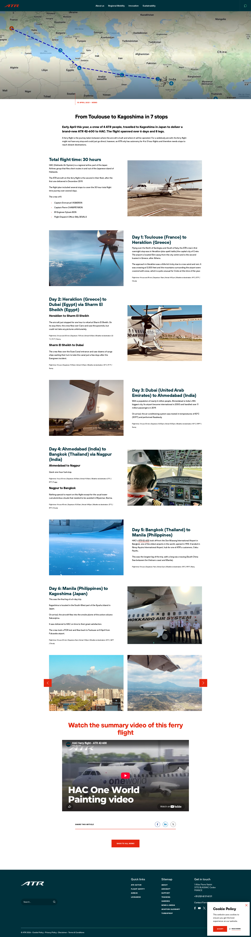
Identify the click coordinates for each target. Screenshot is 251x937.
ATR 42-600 (143, 540)
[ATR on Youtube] (199, 908)
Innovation (134, 5)
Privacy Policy (51, 932)
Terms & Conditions (76, 932)
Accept (220, 929)
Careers (165, 901)
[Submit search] (54, 902)
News (94, 102)
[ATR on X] (204, 908)
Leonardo (136, 897)
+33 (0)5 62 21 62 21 (203, 896)
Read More (236, 929)
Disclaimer (62, 932)
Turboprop (167, 913)
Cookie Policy (38, 932)
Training (165, 897)
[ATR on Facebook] (195, 908)
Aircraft (165, 889)
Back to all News (125, 843)
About (164, 885)
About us (100, 5)
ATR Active (136, 885)
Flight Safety (138, 889)
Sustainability (149, 5)
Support (165, 893)
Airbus (134, 893)
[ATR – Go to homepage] (11, 5)
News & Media (168, 905)
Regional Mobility (116, 5)
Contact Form (200, 902)
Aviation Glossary (170, 909)
